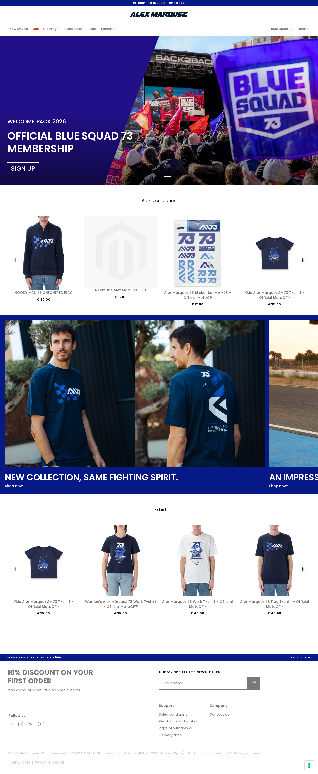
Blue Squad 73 (282, 29)
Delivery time (170, 735)
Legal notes (20, 762)
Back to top (301, 657)
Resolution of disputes (178, 721)
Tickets (302, 29)
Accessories (73, 29)
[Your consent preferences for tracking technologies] (309, 765)
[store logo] (159, 14)
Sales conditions (173, 714)
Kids (93, 29)
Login (269, 10)
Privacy (41, 762)
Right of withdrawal (175, 728)
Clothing (50, 29)
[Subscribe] (253, 683)
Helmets (107, 29)
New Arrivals (19, 29)
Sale (35, 29)
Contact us (219, 714)
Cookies (58, 762)
